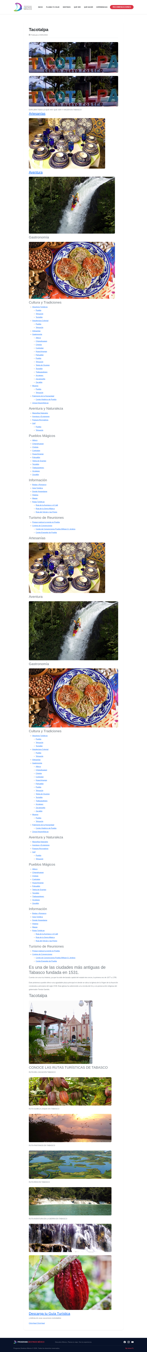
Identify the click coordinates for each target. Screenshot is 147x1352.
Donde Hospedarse (39, 491)
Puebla (38, 310)
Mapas (34, 498)
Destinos (66, 7)
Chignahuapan (41, 341)
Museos (35, 386)
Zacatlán (39, 382)
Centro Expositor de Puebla (46, 532)
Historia (35, 495)
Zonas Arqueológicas (40, 403)
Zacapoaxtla (40, 379)
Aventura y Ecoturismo (41, 416)
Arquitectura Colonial (40, 321)
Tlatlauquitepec (42, 372)
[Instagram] (129, 1342)
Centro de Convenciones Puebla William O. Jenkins (55, 529)
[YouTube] (132, 1342)
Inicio (40, 7)
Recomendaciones (122, 7)
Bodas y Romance (39, 485)
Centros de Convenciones (42, 526)
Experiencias (101, 7)
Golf (33, 423)
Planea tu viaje (52, 7)
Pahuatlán (40, 355)
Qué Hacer (88, 7)
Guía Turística (37, 488)
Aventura (36, 172)
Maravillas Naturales (40, 413)
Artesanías (37, 113)
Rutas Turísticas (38, 502)
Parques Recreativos (40, 420)
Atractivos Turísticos (40, 307)
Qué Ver (77, 7)
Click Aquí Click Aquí (37, 1323)
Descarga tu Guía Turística (49, 1313)
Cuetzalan (40, 348)
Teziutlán (39, 317)
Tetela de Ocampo (43, 365)
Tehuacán (39, 314)
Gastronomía (37, 334)
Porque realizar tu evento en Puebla (46, 522)
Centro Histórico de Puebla (46, 399)
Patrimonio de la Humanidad (43, 396)
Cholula (39, 345)
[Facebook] (125, 1342)
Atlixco (38, 338)
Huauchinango (41, 351)
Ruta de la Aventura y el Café (47, 505)
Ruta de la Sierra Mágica (45, 509)
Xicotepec (39, 375)
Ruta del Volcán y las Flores (46, 512)
